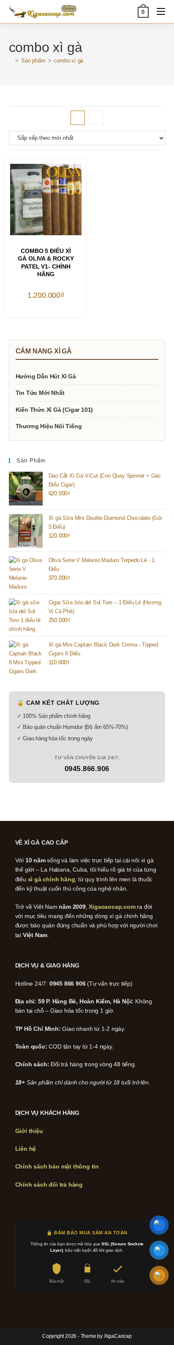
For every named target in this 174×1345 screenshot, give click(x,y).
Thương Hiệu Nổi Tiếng (49, 426)
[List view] (96, 118)
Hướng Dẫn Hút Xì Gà (46, 376)
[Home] (11, 60)
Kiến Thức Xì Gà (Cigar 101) (54, 409)
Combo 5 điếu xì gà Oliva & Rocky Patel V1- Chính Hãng (45, 262)
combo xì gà (68, 60)
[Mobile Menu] (157, 11)
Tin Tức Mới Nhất (40, 392)
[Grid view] (78, 118)
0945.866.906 (87, 769)
